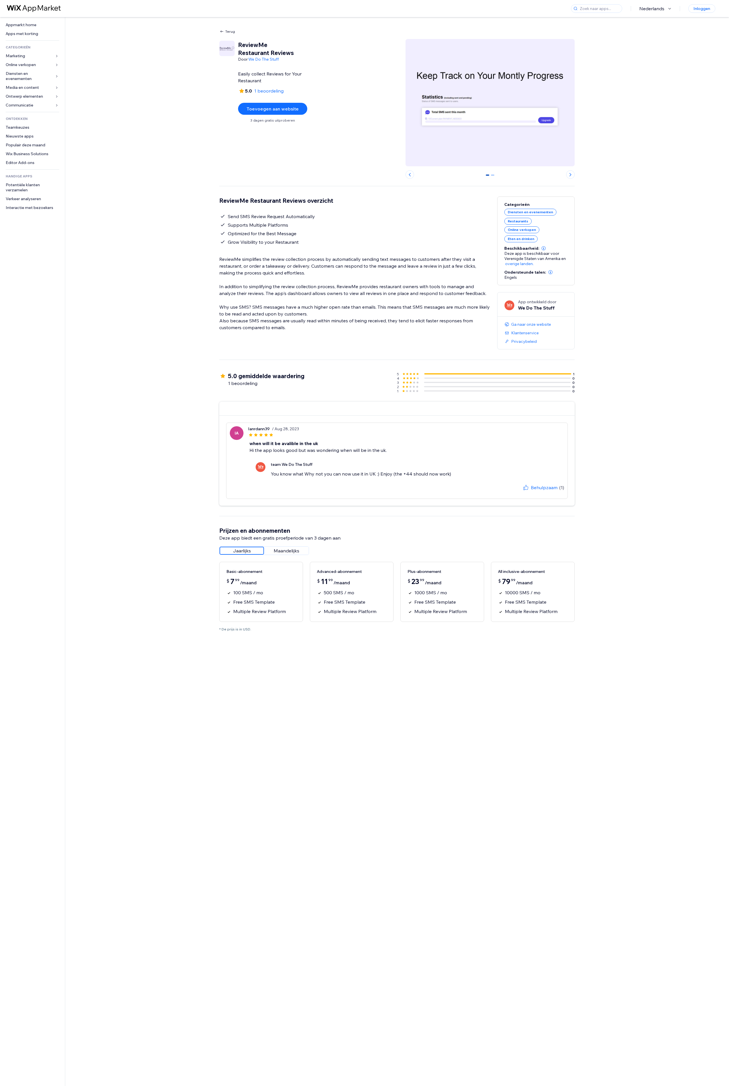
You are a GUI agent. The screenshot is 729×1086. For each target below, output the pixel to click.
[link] (32, 25)
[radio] (242, 551)
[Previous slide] (410, 174)
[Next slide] (570, 174)
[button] (543, 248)
